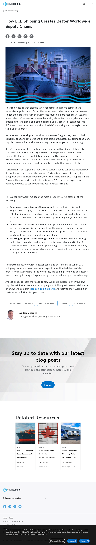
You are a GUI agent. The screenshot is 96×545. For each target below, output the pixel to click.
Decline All (84, 541)
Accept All (72, 541)
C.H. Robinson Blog (11, 11)
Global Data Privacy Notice (27, 532)
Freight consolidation (46, 303)
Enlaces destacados (12, 498)
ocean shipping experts (42, 288)
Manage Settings (57, 541)
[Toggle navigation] (92, 4)
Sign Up (48, 385)
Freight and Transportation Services (20, 303)
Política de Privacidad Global (13, 521)
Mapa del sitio (8, 518)
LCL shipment (63, 303)
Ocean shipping (79, 303)
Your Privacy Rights (9, 525)
